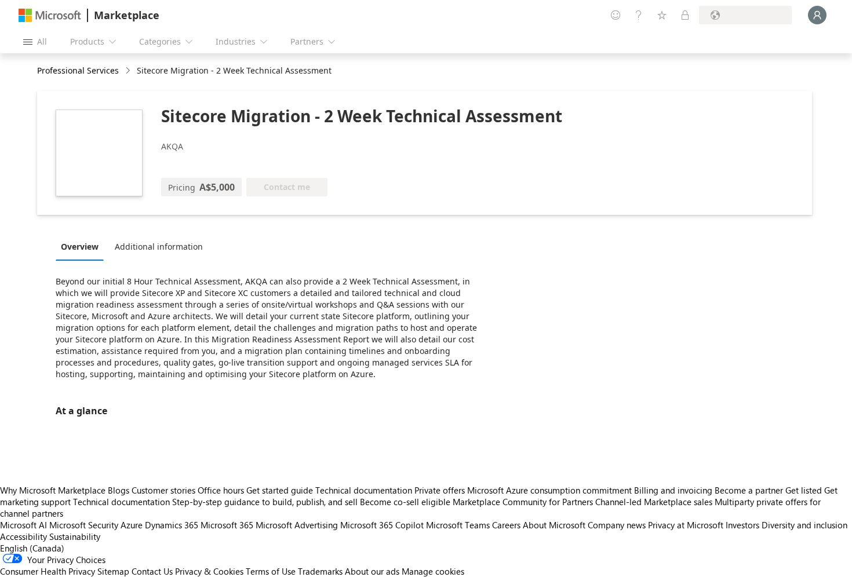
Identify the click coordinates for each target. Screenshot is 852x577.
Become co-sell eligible (405, 501)
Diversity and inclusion (804, 525)
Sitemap (113, 571)
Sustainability (74, 536)
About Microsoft (554, 525)
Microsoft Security (83, 525)
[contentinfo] (129, 71)
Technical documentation (363, 490)
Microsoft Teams (458, 525)
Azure (132, 525)
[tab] (83, 246)
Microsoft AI (23, 525)
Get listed (803, 490)
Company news (617, 525)
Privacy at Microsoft (685, 525)
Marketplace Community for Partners (523, 501)
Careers (506, 525)
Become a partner (749, 490)
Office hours (221, 490)
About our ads (372, 571)
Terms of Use (271, 571)
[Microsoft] (50, 15)
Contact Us (152, 571)
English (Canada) (32, 548)
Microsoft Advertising (297, 525)
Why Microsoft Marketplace (52, 490)
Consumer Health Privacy (47, 571)
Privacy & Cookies (209, 571)
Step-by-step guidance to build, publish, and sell (265, 501)
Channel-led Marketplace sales (653, 501)
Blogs (118, 490)
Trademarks (320, 571)
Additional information (159, 246)
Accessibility (23, 536)
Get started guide (279, 490)
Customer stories (163, 490)
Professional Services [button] (78, 70)
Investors (742, 525)
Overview (80, 246)
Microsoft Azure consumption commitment (550, 490)
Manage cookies (433, 571)
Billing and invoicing (673, 490)
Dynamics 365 (171, 525)
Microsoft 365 (227, 525)
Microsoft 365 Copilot (382, 525)
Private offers (439, 490)
